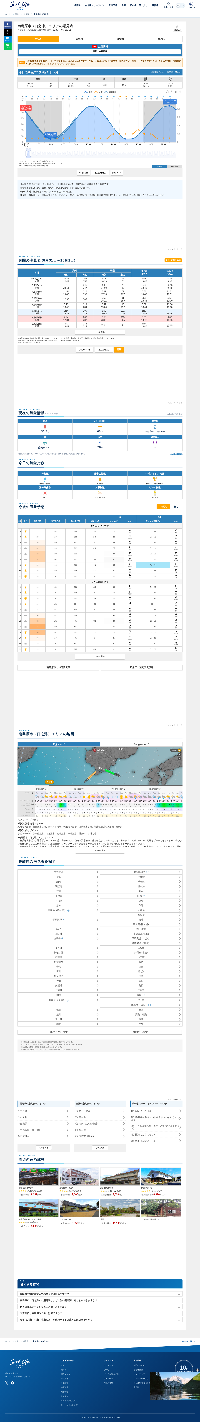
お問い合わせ (139, 1365)
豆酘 (141, 900)
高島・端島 (141, 1014)
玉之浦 (58, 1019)
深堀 (58, 1009)
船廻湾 (58, 985)
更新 (119, 349)
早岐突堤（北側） (141, 938)
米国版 (136, 1387)
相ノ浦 (58, 933)
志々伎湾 (141, 929)
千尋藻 (141, 881)
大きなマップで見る (28, 819)
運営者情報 (138, 1370)
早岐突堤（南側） (141, 943)
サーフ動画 (108, 1378)
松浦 (141, 919)
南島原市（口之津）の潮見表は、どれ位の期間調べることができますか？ (58, 1300)
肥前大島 (58, 962)
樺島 (58, 1024)
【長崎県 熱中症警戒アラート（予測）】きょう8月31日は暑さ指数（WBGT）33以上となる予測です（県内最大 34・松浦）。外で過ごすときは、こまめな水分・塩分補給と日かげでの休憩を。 (100, 62)
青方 (58, 966)
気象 (17, 14)
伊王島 (141, 1000)
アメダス (64, 1396)
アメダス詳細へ (176, 454)
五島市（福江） (139, 1004)
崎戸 (141, 962)
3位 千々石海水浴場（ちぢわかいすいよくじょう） (155, 1127)
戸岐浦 (58, 990)
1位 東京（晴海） (84, 1111)
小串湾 (141, 957)
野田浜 (119, 826)
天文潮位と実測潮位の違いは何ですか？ (41, 1313)
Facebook (7, 26)
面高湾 (58, 957)
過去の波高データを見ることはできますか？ (43, 1306)
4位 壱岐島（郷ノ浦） (29, 1129)
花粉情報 (64, 1392)
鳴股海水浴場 (70, 826)
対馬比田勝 (139, 872)
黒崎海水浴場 (24, 826)
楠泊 (58, 929)
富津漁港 (61, 833)
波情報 (120, 38)
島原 (141, 985)
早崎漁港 (72, 833)
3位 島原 (22, 1123)
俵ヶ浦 (58, 947)
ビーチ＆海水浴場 (111, 1374)
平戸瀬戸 (57, 919)
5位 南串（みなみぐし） (143, 1140)
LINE (8, 47)
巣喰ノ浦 (58, 952)
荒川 (141, 1009)
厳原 (139, 895)
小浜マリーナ (24, 833)
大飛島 (141, 910)
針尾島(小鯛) (141, 952)
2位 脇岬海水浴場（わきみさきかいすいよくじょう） (155, 1118)
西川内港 (92, 833)
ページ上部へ (188, 1341)
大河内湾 (58, 872)
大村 (58, 980)
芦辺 (141, 905)
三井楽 (141, 990)
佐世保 (57, 938)
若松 (141, 980)
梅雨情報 (64, 1387)
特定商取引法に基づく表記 (145, 1383)
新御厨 (141, 915)
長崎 (139, 995)
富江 (141, 1019)
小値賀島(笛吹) (141, 933)
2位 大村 (22, 1117)
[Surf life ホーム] (20, 5)
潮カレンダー (66, 1374)
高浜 (141, 891)
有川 (58, 971)
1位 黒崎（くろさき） (142, 1111)
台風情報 (64, 1383)
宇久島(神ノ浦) (141, 924)
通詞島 (82, 833)
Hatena (7, 41)
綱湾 (58, 881)
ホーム (8, 14)
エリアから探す (59, 1032)
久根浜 (58, 900)
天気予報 (64, 1378)
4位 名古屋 (80, 1129)
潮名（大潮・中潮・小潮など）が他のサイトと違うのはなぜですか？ (56, 1319)
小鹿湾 (141, 877)
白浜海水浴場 (85, 826)
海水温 (161, 38)
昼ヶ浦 (141, 886)
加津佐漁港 (38, 833)
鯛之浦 (141, 971)
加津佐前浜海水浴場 (104, 826)
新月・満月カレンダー (70, 1405)
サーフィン (108, 1365)
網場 (58, 995)
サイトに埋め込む (173, 260)
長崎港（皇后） (57, 1000)
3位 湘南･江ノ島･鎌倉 (86, 1123)
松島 (141, 976)
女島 (141, 1024)
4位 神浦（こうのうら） (143, 1134)
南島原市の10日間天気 (58, 667)
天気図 (79, 38)
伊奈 (58, 877)
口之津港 (50, 833)
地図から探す (140, 1032)
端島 (141, 966)
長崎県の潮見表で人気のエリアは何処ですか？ (44, 1294)
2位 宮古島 (80, 1117)
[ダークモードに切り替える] (180, 5)
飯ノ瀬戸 (58, 976)
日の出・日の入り (68, 1401)
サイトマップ (139, 1374)
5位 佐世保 (24, 1136)
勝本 (58, 905)
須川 (58, 1014)
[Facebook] (12, 1383)
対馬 (58, 891)
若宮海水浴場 (39, 826)
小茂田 (58, 895)
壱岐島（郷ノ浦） (57, 910)
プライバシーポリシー (143, 1378)
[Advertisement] (100, 226)
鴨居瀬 (58, 886)
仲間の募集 (108, 1383)
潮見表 (26, 14)
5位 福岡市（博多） (85, 1136)
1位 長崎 (22, 1111)
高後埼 (141, 947)
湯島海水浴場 (54, 826)
